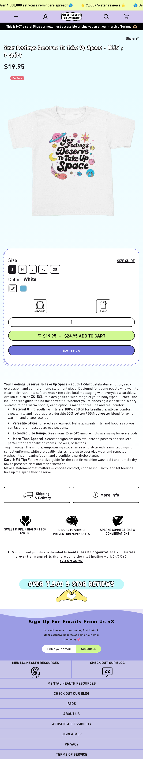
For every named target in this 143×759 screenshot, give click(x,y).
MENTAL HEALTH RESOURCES (71, 683)
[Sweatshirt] (40, 305)
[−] (15, 322)
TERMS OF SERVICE (71, 754)
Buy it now (71, 350)
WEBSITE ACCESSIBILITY (72, 724)
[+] (128, 322)
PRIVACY (71, 744)
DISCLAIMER (71, 734)
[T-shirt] (103, 305)
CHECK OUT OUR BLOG (71, 693)
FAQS (71, 703)
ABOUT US (71, 713)
